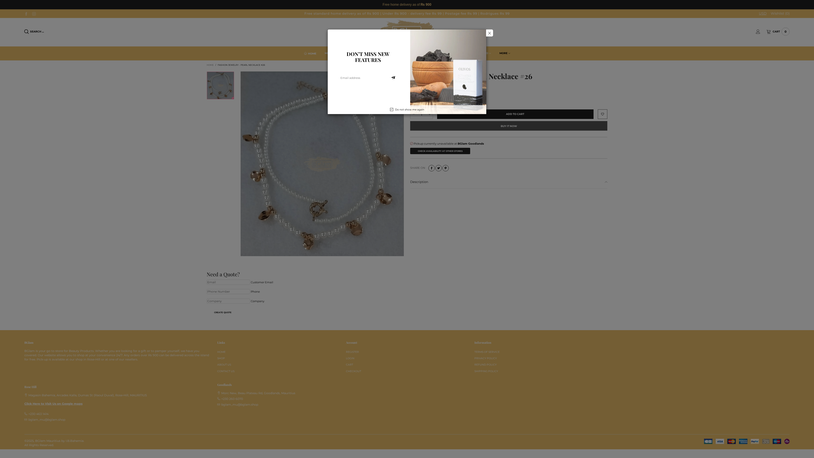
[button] (393, 78)
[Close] (489, 32)
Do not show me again (409, 109)
